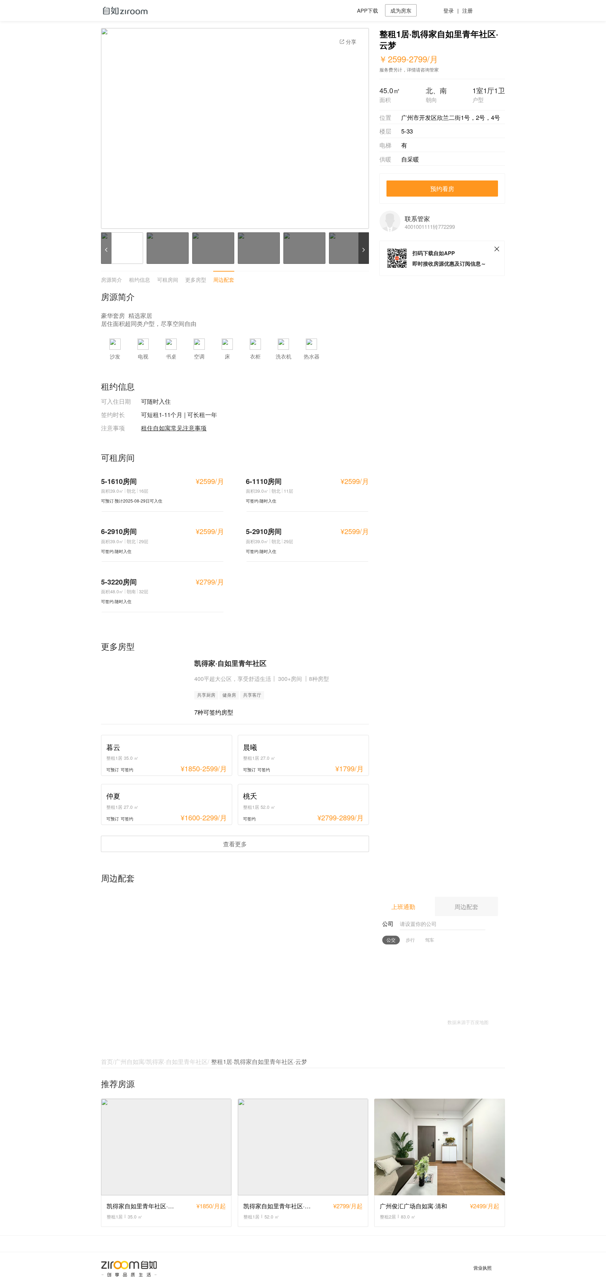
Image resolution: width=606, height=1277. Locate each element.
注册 (467, 10)
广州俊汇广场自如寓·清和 (413, 1205)
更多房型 (195, 279)
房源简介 (111, 279)
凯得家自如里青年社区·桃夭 (280, 1205)
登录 (448, 10)
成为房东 (400, 10)
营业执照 (482, 1268)
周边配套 (223, 279)
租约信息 (139, 279)
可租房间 (167, 279)
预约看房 (442, 188)
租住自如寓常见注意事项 (174, 427)
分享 (351, 41)
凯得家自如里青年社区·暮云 (143, 1205)
